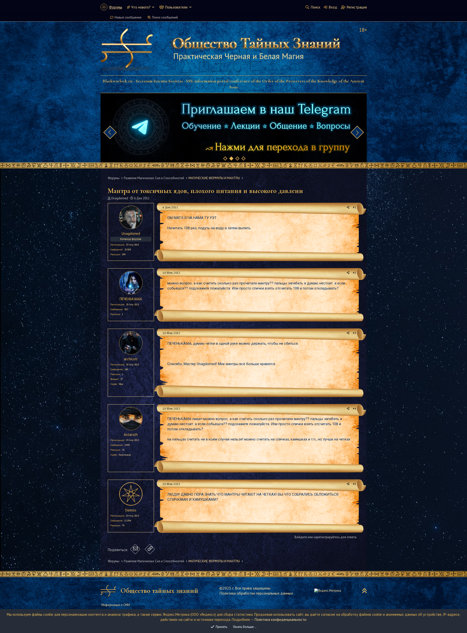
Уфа (121, 384)
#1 (354, 207)
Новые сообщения (128, 17)
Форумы (115, 7)
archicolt (131, 359)
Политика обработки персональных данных (256, 593)
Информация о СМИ (115, 605)
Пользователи (176, 7)
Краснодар (125, 454)
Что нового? (141, 7)
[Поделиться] (348, 207)
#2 (354, 272)
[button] (153, 7)
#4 (354, 408)
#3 (354, 333)
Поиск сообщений (165, 17)
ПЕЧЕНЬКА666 (131, 299)
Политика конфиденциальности (280, 619)
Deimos (130, 510)
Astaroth (131, 434)
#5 (354, 484)
